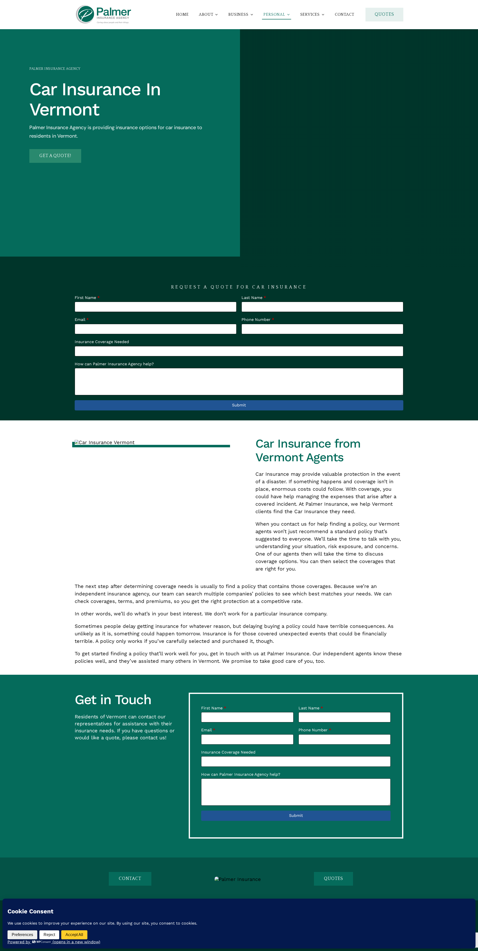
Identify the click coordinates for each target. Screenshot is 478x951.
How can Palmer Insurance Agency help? (114, 364)
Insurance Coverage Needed (102, 341)
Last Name (253, 297)
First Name (87, 297)
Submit (239, 405)
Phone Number (257, 319)
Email (82, 319)
